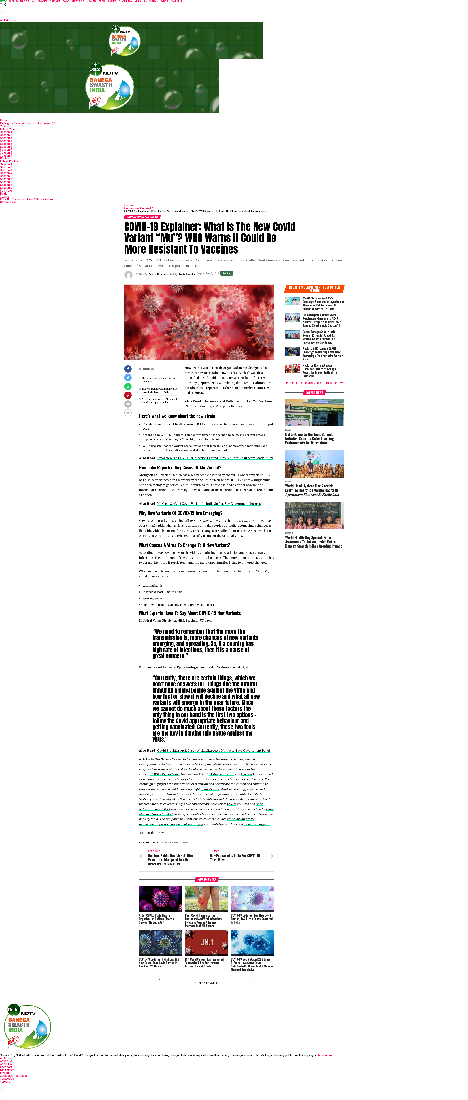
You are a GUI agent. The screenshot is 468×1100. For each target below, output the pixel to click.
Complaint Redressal (13, 1075)
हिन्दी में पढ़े (226, 273)
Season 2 (6, 135)
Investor (5, 1073)
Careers (5, 1081)
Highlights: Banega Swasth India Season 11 (27, 123)
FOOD (66, 1)
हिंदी (33, 1)
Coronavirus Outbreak (138, 208)
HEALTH (91, 1)
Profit (24, 1)
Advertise (6, 1061)
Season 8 (6, 152)
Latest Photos (9, 161)
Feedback (6, 1067)
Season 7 (6, 149)
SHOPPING (125, 1)
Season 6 (6, 146)
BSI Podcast (8, 202)
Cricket (55, 1)
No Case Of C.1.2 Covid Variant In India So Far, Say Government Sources (209, 503)
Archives (5, 1058)
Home (4, 120)
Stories (4, 196)
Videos (4, 126)
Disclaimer (7, 1070)
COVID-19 (187, 843)
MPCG (164, 1)
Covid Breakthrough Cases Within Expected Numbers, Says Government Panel (213, 750)
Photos (4, 158)
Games (111, 1)
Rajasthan (151, 1)
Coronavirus (170, 843)
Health (4, 193)
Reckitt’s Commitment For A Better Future (26, 199)
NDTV (3, 1)
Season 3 (6, 138)
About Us (6, 1064)
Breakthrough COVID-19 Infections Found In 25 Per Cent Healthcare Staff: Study (215, 458)
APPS (137, 1)
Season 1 (6, 132)
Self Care (6, 190)
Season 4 (6, 141)
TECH (102, 1)
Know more (324, 1055)
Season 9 (6, 155)
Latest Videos (9, 129)
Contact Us (7, 1078)
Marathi (176, 1)
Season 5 (6, 144)
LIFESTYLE (78, 1)
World (13, 1)
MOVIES (42, 1)
